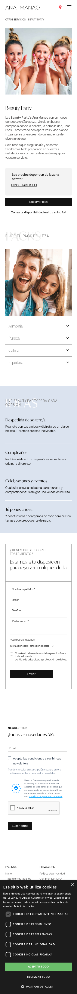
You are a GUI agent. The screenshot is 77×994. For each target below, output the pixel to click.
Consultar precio (24, 185)
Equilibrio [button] (16, 362)
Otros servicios (15, 19)
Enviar (31, 674)
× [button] (72, 885)
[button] (38, 986)
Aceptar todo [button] (38, 966)
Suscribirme (20, 826)
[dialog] (38, 937)
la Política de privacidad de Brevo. (45, 796)
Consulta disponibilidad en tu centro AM (38, 212)
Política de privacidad (52, 873)
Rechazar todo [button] (38, 977)
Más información (24, 906)
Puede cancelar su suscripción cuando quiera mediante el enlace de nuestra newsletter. (34, 771)
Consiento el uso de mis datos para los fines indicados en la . (41, 656)
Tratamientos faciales (18, 879)
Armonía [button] (16, 326)
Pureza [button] (14, 338)
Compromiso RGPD (51, 879)
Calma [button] (14, 350)
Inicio (8, 873)
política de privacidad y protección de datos (40, 659)
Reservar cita (38, 202)
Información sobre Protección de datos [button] (29, 645)
